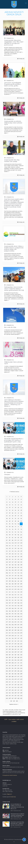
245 (18, 605)
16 (15, 502)
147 (12, 562)
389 (18, 671)
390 (21, 671)
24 (21, 504)
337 (7, 649)
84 (21, 532)
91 (6, 537)
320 (10, 641)
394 (15, 673)
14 (9, 502)
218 (10, 594)
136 (15, 556)
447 (12, 698)
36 (21, 510)
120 (21, 548)
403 (7, 679)
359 (18, 657)
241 (7, 605)
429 (12, 690)
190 (15, 581)
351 (12, 654)
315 (12, 638)
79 (6, 532)
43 (6, 515)
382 (15, 668)
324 (21, 641)
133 (7, 556)
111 (12, 545)
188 (10, 581)
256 (15, 611)
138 (21, 556)
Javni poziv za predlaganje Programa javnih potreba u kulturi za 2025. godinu (12, 84)
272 (9, 619)
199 (7, 586)
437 (18, 692)
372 (21, 662)
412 (15, 681)
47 (18, 515)
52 (15, 518)
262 (15, 613)
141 (12, 559)
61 (6, 523)
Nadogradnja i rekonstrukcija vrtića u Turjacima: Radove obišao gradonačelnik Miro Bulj (14, 288)
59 (18, 521)
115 (7, 548)
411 (12, 681)
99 (12, 540)
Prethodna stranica (14, 491)
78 (21, 529)
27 (12, 507)
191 (18, 581)
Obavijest (7, 474)
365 (18, 660)
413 (18, 681)
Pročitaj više (21, 58)
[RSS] (14, 841)
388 (15, 671)
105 (12, 542)
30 (21, 507)
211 (7, 592)
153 (12, 564)
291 (12, 627)
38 (9, 513)
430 (15, 690)
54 (21, 518)
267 (12, 616)
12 (21, 499)
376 (15, 665)
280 (15, 622)
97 (6, 540)
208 (15, 589)
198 (21, 583)
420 (21, 684)
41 (18, 513)
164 (10, 570)
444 (21, 695)
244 (15, 605)
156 (21, 564)
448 (15, 698)
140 (10, 559)
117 (12, 548)
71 (18, 526)
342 (21, 649)
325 (7, 643)
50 (9, 518)
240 (21, 602)
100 (15, 540)
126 (21, 551)
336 (21, 646)
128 (10, 553)
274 (15, 619)
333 (12, 646)
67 (6, 526)
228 (21, 597)
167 (18, 570)
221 (18, 594)
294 (21, 627)
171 (12, 572)
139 (7, 559)
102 (21, 540)
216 (21, 592)
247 (7, 608)
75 (12, 529)
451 (11, 701)
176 (10, 575)
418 (15, 684)
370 (15, 662)
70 (15, 526)
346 (15, 651)
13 (6, 502)
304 (15, 632)
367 (7, 662)
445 (7, 698)
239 (18, 602)
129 (12, 553)
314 (9, 638)
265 (7, 616)
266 (10, 616)
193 (7, 583)
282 (21, 622)
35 (18, 510)
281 (18, 622)
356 (10, 657)
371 (18, 662)
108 (21, 542)
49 (6, 518)
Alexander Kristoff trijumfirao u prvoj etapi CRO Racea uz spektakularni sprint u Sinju (13, 440)
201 (12, 586)
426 (21, 687)
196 (15, 583)
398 (10, 676)
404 (10, 679)
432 (21, 690)
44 (9, 515)
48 (21, 515)
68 (9, 526)
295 (7, 630)
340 (15, 649)
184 (15, 578)
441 (12, 695)
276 (21, 619)
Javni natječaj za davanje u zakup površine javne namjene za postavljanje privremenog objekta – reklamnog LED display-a (13, 403)
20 (9, 504)
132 (21, 553)
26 (9, 507)
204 (21, 586)
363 (12, 660)
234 (21, 600)
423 (12, 687)
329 (18, 643)
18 (21, 502)
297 (12, 630)
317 (18, 638)
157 (7, 567)
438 (21, 692)
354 (21, 654)
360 (21, 657)
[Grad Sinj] (14, 4)
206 (10, 589)
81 (12, 532)
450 (21, 698)
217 (7, 594)
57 (12, 521)
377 (18, 665)
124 (15, 551)
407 (18, 679)
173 (18, 572)
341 (18, 649)
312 (21, 635)
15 (12, 502)
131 (18, 553)
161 (18, 567)
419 (18, 684)
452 (14, 701)
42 (21, 513)
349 (7, 654)
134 (9, 556)
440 (10, 695)
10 (15, 499)
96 (21, 537)
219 (12, 594)
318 (21, 638)
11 (18, 499)
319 (7, 641)
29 (18, 507)
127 (7, 553)
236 (10, 602)
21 (12, 504)
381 (12, 668)
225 (12, 597)
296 (10, 630)
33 (12, 510)
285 (12, 624)
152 (9, 564)
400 (15, 676)
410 (10, 681)
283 (7, 624)
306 (21, 632)
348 (21, 651)
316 (15, 638)
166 (15, 570)
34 (15, 510)
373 (7, 665)
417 (12, 684)
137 (18, 556)
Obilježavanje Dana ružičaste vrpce (13, 362)
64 (15, 523)
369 (13, 662)
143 (18, 559)
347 (18, 651)
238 (15, 602)
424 (15, 687)
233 (18, 600)
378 (21, 665)
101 (18, 540)
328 (15, 643)
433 (7, 692)
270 (21, 616)
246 (21, 605)
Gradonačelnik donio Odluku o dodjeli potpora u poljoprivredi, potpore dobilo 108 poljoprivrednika (14, 248)
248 (10, 608)
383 (18, 668)
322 (15, 641)
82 (15, 532)
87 (12, 534)
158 (10, 567)
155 (18, 564)
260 (10, 613)
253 (7, 611)
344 (10, 651)
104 (10, 542)
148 (15, 562)
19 (6, 504)
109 (7, 545)
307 (7, 635)
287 (18, 624)
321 (12, 641)
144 (21, 559)
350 (10, 654)
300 (21, 630)
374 (9, 665)
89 (18, 534)
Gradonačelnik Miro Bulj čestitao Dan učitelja (11, 160)
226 (15, 597)
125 (18, 551)
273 (12, 619)
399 (12, 676)
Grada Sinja (13, 796)
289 (7, 627)
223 (7, 597)
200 (10, 586)
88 (15, 534)
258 (21, 611)
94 (15, 537)
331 (7, 646)
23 (18, 504)
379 (7, 668)
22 (15, 504)
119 (18, 548)
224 (10, 597)
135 (12, 556)
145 (7, 562)
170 (10, 572)
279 (12, 622)
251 (18, 608)
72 (21, 526)
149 (18, 562)
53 (18, 518)
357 (12, 657)
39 (12, 513)
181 (7, 578)
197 (18, 583)
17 (18, 502)
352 (15, 654)
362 (10, 660)
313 (7, 638)
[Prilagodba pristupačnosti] (24, 839)
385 (7, 671)
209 (18, 589)
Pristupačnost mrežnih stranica (10, 775)
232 (15, 600)
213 (12, 592)
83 (18, 532)
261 (12, 613)
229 (7, 600)
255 (12, 611)
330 (21, 643)
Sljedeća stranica (13, 704)
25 (6, 507)
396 (21, 673)
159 (12, 567)
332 (9, 646)
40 (15, 513)
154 (15, 564)
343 (7, 651)
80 (9, 532)
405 (13, 679)
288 (21, 624)
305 (18, 632)
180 (21, 575)
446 (10, 698)
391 (7, 673)
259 (7, 613)
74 (9, 529)
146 (10, 562)
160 (15, 567)
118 (15, 548)
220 (15, 594)
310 (15, 635)
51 (12, 518)
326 (10, 643)
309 (13, 635)
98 (9, 540)
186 (21, 578)
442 (15, 695)
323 (18, 641)
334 (15, 646)
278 (10, 622)
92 (9, 537)
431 (18, 690)
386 (10, 671)
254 (10, 611)
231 (12, 600)
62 (9, 523)
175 (7, 575)
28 (15, 507)
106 (15, 542)
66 (21, 523)
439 (7, 695)
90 (21, 534)
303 (12, 632)
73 (6, 529)
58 (15, 521)
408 (21, 679)
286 (15, 624)
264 (21, 613)
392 (10, 673)
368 (10, 662)
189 (12, 581)
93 (12, 537)
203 (18, 586)
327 (12, 643)
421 (7, 687)
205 (7, 589)
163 (7, 570)
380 (10, 668)
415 (7, 684)
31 (6, 510)
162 (21, 567)
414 (21, 681)
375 (12, 665)
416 (10, 684)
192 (21, 581)
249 (12, 608)
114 (21, 545)
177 (12, 575)
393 (12, 673)
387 (12, 671)
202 (15, 586)
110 (9, 545)
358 (15, 657)
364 (15, 660)
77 (18, 529)
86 (9, 534)
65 (18, 523)
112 (15, 545)
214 (15, 592)
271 (7, 619)
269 (18, 616)
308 (10, 635)
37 (6, 513)
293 (18, 627)
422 (10, 687)
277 (7, 622)
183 (12, 578)
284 (10, 624)
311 (18, 635)
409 (7, 681)
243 (12, 605)
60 (21, 521)
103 (7, 542)
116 (9, 548)
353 (18, 654)
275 (18, 619)
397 (7, 676)
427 (7, 690)
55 (6, 521)
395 (18, 673)
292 (15, 627)
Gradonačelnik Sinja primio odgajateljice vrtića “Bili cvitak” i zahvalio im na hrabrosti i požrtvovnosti (14, 42)
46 (15, 515)
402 (21, 676)
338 (10, 649)
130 (15, 553)
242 (10, 605)
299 (18, 630)
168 (21, 570)
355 (7, 657)
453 (17, 701)
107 (18, 542)
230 (10, 600)
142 (15, 559)
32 (9, 510)
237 (12, 602)
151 (7, 564)
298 (15, 630)
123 (12, 551)
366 (21, 660)
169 (7, 572)
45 (12, 515)
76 (15, 529)
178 (15, 575)
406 (15, 679)
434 (10, 692)
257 (18, 611)
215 (18, 592)
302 (10, 632)
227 (18, 597)
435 (12, 692)
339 (12, 649)
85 (6, 534)
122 (9, 551)
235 (7, 602)
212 (9, 592)
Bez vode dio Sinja (10, 327)
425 (18, 687)
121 (7, 551)
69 (12, 526)
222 (21, 594)
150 (21, 562)
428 (10, 690)
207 (12, 589)
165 (12, 570)
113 (18, 545)
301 (7, 632)
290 (10, 627)
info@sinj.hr (9, 794)
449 (18, 698)
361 (7, 660)
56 (9, 521)
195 (12, 583)
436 (15, 692)
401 (18, 676)
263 (18, 613)
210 (21, 589)
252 (21, 608)
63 (12, 523)
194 (10, 583)
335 (18, 646)
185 (18, 578)
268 (15, 616)
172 (15, 572)
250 (15, 608)
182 (10, 578)
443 (18, 695)
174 (21, 572)
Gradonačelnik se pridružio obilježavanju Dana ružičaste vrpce (13, 122)
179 (18, 575)
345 (12, 651)
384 (21, 668)
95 (18, 537)
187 (7, 581)
